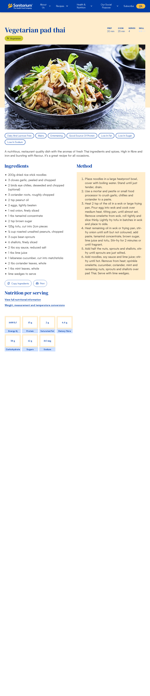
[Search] (140, 6)
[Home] (21, 6)
